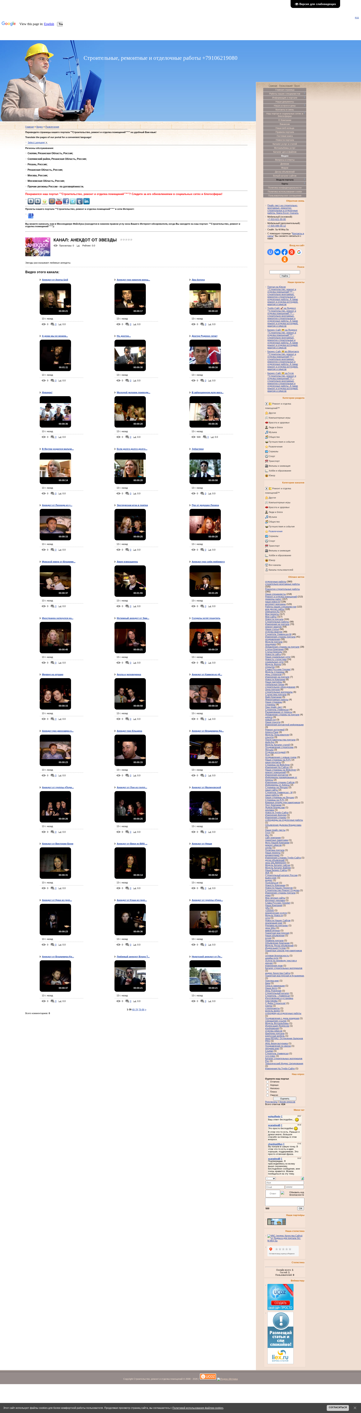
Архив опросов (287, 1101)
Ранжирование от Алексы (278, 712)
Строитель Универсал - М (278, 792)
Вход (297, 85)
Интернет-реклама (275, 900)
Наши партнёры (273, 682)
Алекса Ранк (271, 732)
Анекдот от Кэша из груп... (132, 900)
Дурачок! (47, 392)
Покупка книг (272, 980)
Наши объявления (275, 935)
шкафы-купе (271, 958)
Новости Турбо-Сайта (276, 812)
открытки (270, 667)
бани (267, 983)
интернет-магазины (275, 604)
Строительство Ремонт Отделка (282, 890)
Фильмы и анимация (279, 466)
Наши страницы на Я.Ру (278, 759)
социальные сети (274, 662)
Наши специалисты (275, 594)
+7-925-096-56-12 (276, 225)
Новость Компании (275, 885)
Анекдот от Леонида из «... (57, 505)
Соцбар (269, 1051)
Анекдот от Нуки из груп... (57, 900)
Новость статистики (275, 659)
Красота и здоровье (279, 422)
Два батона (198, 279)
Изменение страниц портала (280, 893)
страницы (270, 704)
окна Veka (270, 928)
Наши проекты (273, 852)
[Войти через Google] (299, 252)
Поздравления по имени (278, 1046)
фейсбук (269, 742)
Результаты (271, 1101)
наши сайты (271, 790)
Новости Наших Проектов (279, 887)
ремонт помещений (275, 772)
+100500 (269, 910)
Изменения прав (274, 965)
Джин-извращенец (127, 561)
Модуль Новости (274, 915)
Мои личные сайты (275, 898)
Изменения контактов (276, 775)
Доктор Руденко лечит (204, 336)
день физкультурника (276, 1043)
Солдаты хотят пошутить (206, 618)
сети (267, 918)
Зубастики (198, 449)
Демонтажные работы (276, 699)
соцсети (269, 737)
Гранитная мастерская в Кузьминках (284, 975)
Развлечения (52, 127)
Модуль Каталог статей (277, 744)
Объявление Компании (277, 943)
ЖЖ (267, 872)
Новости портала (274, 619)
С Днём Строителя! (275, 1003)
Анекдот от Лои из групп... (132, 787)
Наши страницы (273, 702)
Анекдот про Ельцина (129, 731)
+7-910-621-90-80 (276, 219)
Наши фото (271, 988)
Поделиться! (271, 882)
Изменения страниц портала (280, 636)
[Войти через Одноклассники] (285, 259)
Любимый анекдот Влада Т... (133, 956)
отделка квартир (273, 631)
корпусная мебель (275, 1036)
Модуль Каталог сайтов (277, 865)
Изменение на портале (277, 677)
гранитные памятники (276, 840)
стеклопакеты (272, 1008)
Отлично (274, 1081)
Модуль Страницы (275, 672)
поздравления (272, 639)
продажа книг (272, 1048)
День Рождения (273, 990)
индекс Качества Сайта (277, 973)
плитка (268, 1005)
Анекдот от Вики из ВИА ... (132, 843)
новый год (270, 719)
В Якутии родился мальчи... (58, 449)
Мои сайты (271, 616)
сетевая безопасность (277, 955)
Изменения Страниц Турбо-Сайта (283, 857)
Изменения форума (275, 815)
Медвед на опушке (52, 674)
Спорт (272, 456)
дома (268, 895)
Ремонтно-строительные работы (282, 589)
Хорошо (274, 1085)
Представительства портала (280, 739)
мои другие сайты (274, 609)
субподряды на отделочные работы (284, 820)
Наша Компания (273, 905)
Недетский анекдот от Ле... (207, 956)
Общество (274, 437)
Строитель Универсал (277, 1053)
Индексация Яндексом (277, 1026)
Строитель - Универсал (277, 995)
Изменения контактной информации (284, 724)
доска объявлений (275, 860)
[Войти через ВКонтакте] (277, 252)
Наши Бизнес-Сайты (276, 870)
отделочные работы (275, 581)
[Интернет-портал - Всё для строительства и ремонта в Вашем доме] (276, 1224)
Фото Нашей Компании (277, 842)
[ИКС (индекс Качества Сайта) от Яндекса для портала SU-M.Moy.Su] (285, 1240)
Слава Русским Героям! (278, 669)
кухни (268, 938)
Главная (29, 127)
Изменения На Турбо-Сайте (280, 1068)
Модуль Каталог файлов (278, 867)
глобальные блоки (274, 684)
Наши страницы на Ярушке (279, 797)
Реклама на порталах (276, 925)
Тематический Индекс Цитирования (284, 1063)
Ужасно (274, 1095)
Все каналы (275, 565)
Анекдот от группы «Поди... (58, 787)
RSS (357, 18)
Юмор (272, 475)
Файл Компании (273, 697)
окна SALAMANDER (275, 862)
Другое (272, 413)
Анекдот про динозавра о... (58, 731)
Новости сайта (273, 654)
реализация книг (273, 923)
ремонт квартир (273, 626)
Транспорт (274, 461)
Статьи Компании (274, 649)
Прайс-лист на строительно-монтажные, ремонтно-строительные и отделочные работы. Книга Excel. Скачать (283, 209)
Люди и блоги (276, 427)
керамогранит (272, 855)
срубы (268, 847)
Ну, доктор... (124, 336)
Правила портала (274, 940)
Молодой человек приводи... (133, 392)
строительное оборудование (280, 687)
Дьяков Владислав (275, 807)
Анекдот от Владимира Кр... (208, 731)
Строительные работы (277, 621)
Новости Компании (275, 679)
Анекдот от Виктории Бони (57, 843)
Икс (267, 835)
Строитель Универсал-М (278, 634)
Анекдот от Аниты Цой (55, 279)
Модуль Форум (273, 664)
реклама (269, 810)
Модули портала (273, 642)
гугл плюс (270, 1056)
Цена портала (272, 689)
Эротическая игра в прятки (132, 505)
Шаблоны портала (274, 1033)
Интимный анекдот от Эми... (133, 618)
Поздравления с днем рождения (282, 1018)
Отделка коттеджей (275, 752)
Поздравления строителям (279, 747)
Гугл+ (268, 832)
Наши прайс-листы (275, 830)
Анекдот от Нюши (202, 843)
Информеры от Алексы (277, 785)
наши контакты (273, 762)
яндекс (268, 880)
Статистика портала (275, 694)
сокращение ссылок (275, 1021)
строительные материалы (279, 692)
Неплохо (274, 1088)
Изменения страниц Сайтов (280, 782)
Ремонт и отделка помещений (281, 596)
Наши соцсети (272, 722)
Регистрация (285, 85)
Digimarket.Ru (272, 611)
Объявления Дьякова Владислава (283, 825)
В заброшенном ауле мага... (208, 392)
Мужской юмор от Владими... (58, 561)
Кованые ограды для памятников (282, 802)
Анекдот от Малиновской (206, 787)
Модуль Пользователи (277, 734)
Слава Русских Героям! (277, 903)
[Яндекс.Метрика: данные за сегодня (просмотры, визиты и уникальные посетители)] (227, 1379)
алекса (268, 717)
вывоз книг (271, 877)
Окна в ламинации (275, 985)
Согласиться (338, 1407)
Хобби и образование (280, 470)
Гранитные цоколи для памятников (283, 950)
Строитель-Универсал (277, 709)
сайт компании (273, 837)
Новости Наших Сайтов (277, 920)
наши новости (272, 601)
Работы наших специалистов (280, 606)
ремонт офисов (273, 845)
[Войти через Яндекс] (292, 252)
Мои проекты (272, 614)
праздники (270, 644)
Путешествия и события (282, 442)
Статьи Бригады (273, 652)
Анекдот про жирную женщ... (133, 279)
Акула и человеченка (129, 674)
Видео (39, 127)
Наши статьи (272, 629)
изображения (272, 1028)
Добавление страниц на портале (282, 714)
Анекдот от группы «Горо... (207, 900)
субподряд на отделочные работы (283, 1013)
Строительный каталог (277, 993)
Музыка (273, 432)
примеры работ (273, 599)
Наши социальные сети (277, 657)
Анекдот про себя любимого (208, 561)
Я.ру (267, 754)
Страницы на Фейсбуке (277, 765)
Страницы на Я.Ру (275, 800)
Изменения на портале (277, 624)
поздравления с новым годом (280, 757)
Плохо (273, 1091)
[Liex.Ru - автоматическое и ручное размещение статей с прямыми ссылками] (280, 1363)
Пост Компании (273, 805)
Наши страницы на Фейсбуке (280, 770)
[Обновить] (302, 1178)
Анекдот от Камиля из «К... (207, 674)
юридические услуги (276, 913)
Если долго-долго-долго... (132, 449)
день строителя (273, 674)
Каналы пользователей (281, 570)
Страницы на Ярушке (276, 787)
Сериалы (273, 451)
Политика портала (274, 850)
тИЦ (267, 908)
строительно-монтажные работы (282, 584)
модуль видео (272, 1010)
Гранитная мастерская (277, 933)
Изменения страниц (275, 817)
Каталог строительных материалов (283, 968)
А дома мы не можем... (55, 336)
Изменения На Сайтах (277, 767)
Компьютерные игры (279, 417)
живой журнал (272, 930)
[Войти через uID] (270, 252)
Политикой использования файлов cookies (197, 1408)
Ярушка (269, 749)
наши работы (272, 795)
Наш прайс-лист (273, 707)
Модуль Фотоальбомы (277, 1023)
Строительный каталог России (281, 875)
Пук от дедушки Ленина (205, 505)
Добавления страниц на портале (282, 647)
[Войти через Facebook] (284, 252)
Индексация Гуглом (275, 948)
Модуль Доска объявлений (279, 945)
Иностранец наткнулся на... (57, 618)
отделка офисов (273, 1031)
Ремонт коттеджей (275, 729)
